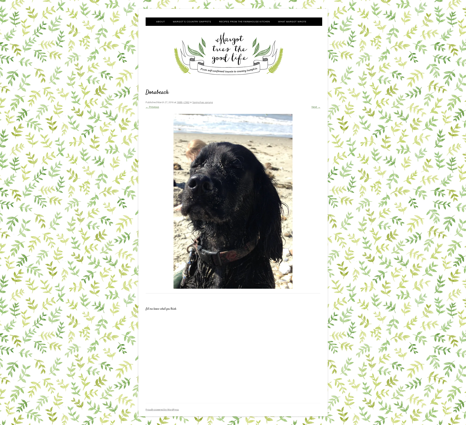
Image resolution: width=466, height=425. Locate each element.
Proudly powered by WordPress (162, 409)
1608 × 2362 (183, 102)
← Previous (152, 107)
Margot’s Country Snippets (192, 21)
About (160, 21)
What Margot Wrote (292, 21)
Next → (315, 107)
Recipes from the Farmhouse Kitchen (244, 21)
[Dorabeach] (233, 201)
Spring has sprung (202, 102)
